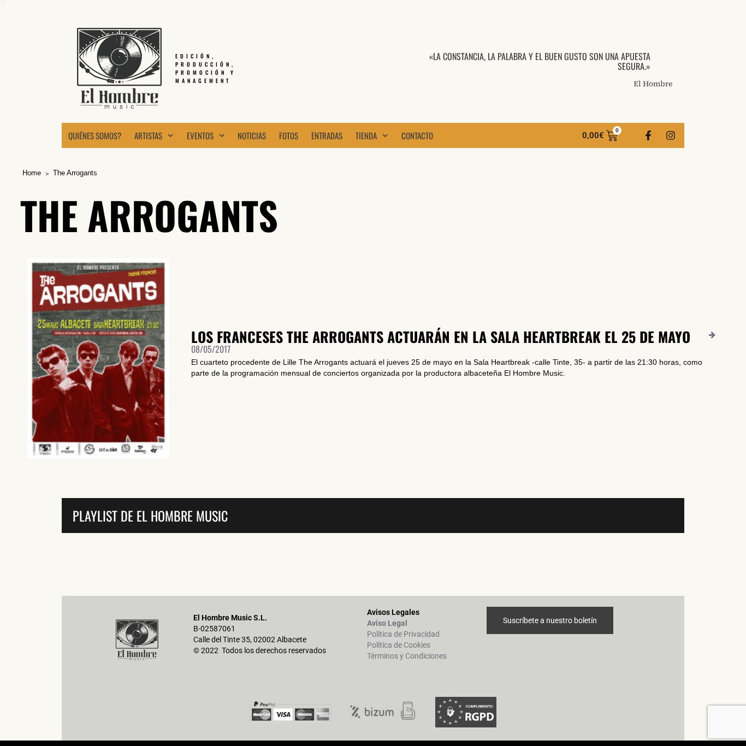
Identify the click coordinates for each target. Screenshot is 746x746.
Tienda (366, 135)
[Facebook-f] (648, 135)
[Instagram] (670, 135)
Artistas (148, 135)
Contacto (417, 135)
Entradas (326, 135)
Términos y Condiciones (407, 656)
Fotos (288, 135)
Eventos (200, 135)
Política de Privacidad (403, 634)
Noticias (252, 135)
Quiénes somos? (94, 135)
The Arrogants (75, 173)
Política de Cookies (398, 645)
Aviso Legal (387, 623)
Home (31, 173)
